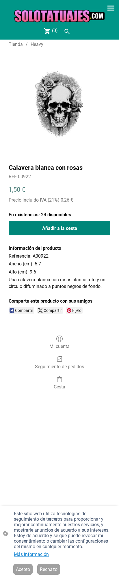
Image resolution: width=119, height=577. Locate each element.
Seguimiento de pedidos (59, 366)
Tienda (16, 44)
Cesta (59, 387)
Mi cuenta (59, 346)
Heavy (37, 44)
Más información (31, 554)
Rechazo (48, 569)
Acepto (23, 569)
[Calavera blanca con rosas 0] (59, 104)
